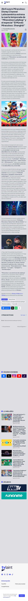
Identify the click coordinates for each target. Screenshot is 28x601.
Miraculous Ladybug (6, 304)
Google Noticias (5, 586)
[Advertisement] (14, 394)
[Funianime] (14, 495)
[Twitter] (12, 308)
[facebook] (3, 376)
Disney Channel (12, 299)
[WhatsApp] (16, 308)
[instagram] (14, 376)
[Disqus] (14, 349)
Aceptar (22, 595)
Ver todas (23, 315)
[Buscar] (26, 2)
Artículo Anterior (6, 326)
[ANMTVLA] (14, 488)
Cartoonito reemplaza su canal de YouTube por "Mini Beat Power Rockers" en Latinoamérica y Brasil (19, 443)
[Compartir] (25, 29)
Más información (9, 596)
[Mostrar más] (19, 308)
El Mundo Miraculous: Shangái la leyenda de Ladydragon (13, 301)
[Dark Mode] (23, 2)
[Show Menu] (2, 2)
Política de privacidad (20, 583)
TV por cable (14, 304)
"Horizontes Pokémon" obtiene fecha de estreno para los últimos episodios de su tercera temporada (19, 473)
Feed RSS (3, 583)
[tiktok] (24, 376)
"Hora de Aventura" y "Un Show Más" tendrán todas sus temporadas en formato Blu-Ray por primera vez (19, 418)
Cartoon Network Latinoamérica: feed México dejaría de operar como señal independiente (19, 462)
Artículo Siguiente (21, 326)
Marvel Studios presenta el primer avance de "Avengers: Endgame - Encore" (19, 453)
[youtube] (19, 376)
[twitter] (9, 376)
